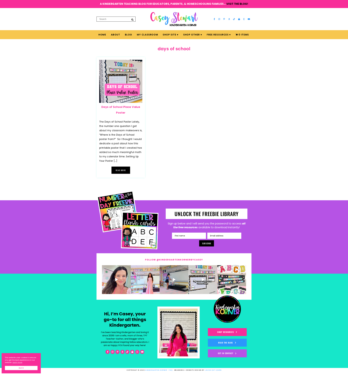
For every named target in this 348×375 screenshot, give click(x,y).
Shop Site (169, 34)
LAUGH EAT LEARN (213, 370)
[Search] (132, 19)
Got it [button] (21, 368)
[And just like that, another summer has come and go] (174, 279)
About (115, 34)
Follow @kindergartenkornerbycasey (174, 259)
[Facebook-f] (214, 19)
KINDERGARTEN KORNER (156, 370)
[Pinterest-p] (224, 19)
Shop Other (191, 34)
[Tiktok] (234, 19)
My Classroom (147, 34)
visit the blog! (237, 4)
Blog (128, 34)
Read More (121, 170)
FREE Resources (218, 34)
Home (102, 34)
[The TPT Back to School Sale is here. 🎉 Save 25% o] (202, 279)
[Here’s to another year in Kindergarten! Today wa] (116, 279)
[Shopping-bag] (239, 19)
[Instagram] (219, 19)
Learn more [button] (17, 362)
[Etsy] (244, 19)
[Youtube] (249, 19)
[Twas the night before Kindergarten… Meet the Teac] (145, 279)
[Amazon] (229, 19)
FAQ (171, 370)
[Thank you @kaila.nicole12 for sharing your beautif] (231, 279)
